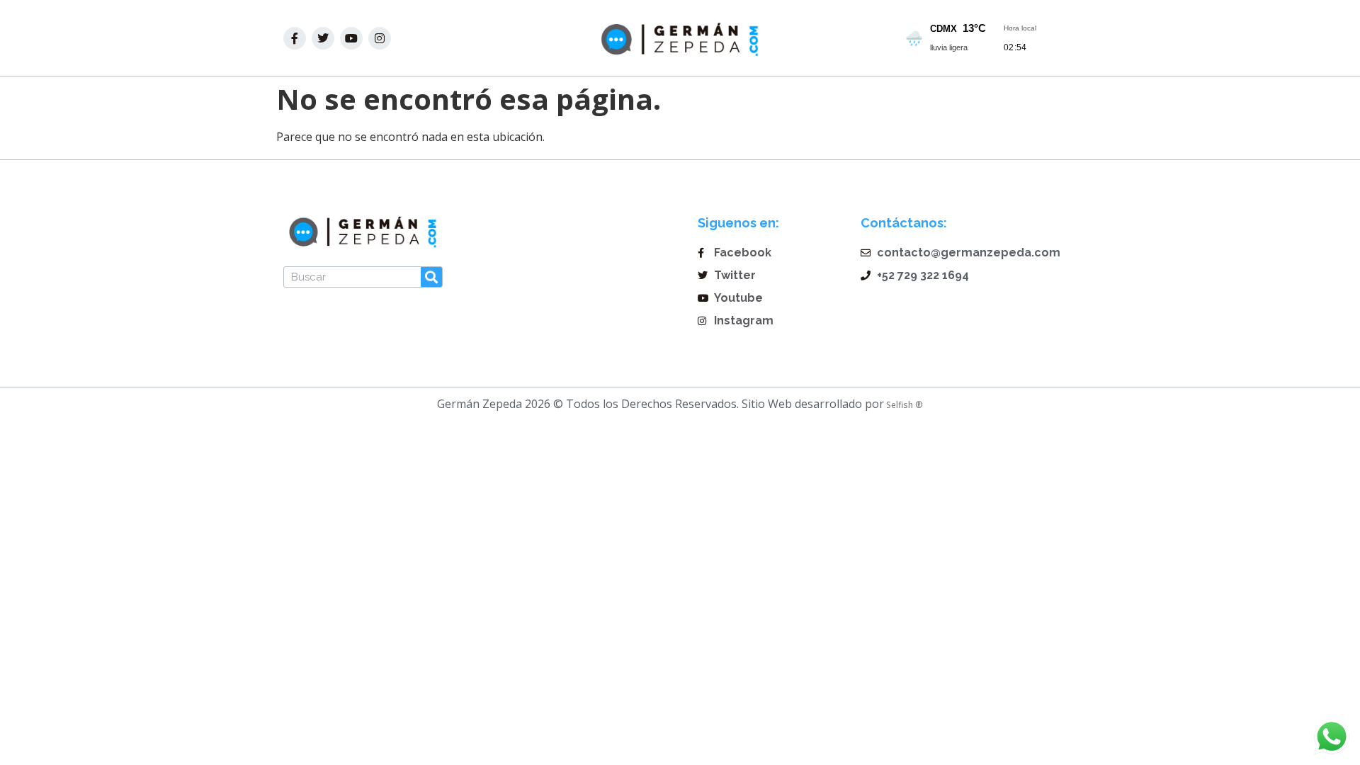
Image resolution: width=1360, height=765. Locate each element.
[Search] (431, 277)
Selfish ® (903, 405)
